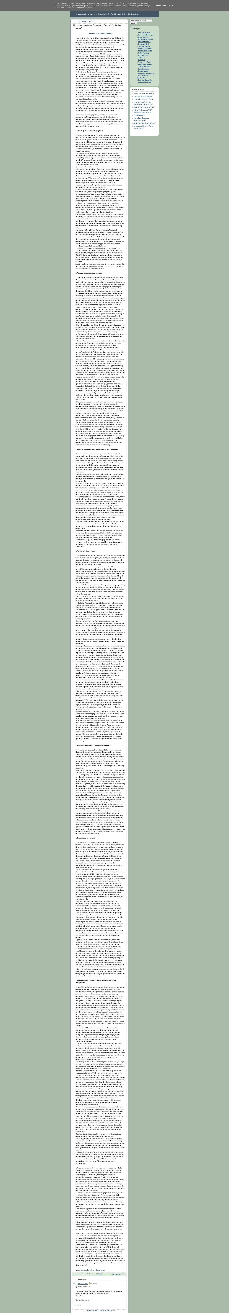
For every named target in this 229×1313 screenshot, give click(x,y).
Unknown (141, 60)
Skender (141, 57)
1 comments (116, 1274)
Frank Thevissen (144, 42)
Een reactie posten (82, 1300)
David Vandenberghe (146, 35)
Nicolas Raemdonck (145, 39)
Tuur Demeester (144, 46)
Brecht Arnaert (143, 71)
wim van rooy (143, 55)
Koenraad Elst (143, 44)
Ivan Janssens (143, 69)
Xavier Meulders (144, 66)
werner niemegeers (145, 51)
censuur (83, 1270)
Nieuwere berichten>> (107, 1310)
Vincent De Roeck (144, 62)
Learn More (161, 5)
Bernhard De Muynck (146, 73)
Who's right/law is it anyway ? (143, 93)
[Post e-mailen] (123, 1274)
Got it (171, 5)
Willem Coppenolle (145, 48)
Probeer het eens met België (143, 99)
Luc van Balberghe (145, 80)
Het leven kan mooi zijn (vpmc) (144, 107)
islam (103, 1270)
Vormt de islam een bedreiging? (100, 33)
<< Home (77, 1305)
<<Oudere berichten (91, 1310)
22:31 (100, 1274)
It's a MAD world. (139, 115)
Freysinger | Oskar (93, 1270)
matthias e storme (145, 64)
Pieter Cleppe (143, 37)
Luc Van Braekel (144, 33)
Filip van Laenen (144, 82)
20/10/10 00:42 (83, 1284)
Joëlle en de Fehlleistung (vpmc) (144, 123)
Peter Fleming (143, 53)
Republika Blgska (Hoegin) (142, 96)
